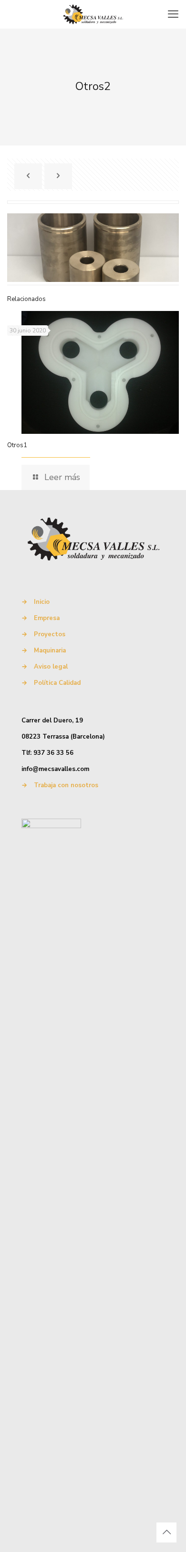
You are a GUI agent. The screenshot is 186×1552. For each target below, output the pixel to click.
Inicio (42, 602)
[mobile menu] (173, 14)
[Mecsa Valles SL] (93, 14)
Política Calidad (57, 683)
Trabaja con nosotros (66, 785)
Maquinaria (50, 650)
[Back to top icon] (166, 1532)
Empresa (47, 618)
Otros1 (17, 445)
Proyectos (49, 634)
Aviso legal (51, 666)
